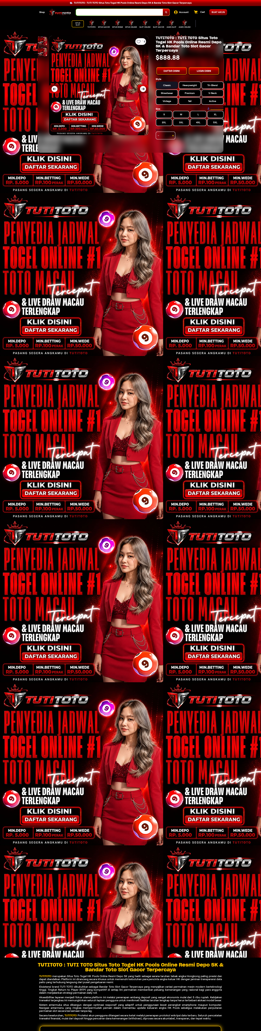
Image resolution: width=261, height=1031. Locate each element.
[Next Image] (143, 89)
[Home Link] (60, 12)
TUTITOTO (45, 976)
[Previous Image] (54, 89)
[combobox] (119, 12)
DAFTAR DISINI (172, 71)
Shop (42, 12)
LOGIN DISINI (204, 71)
